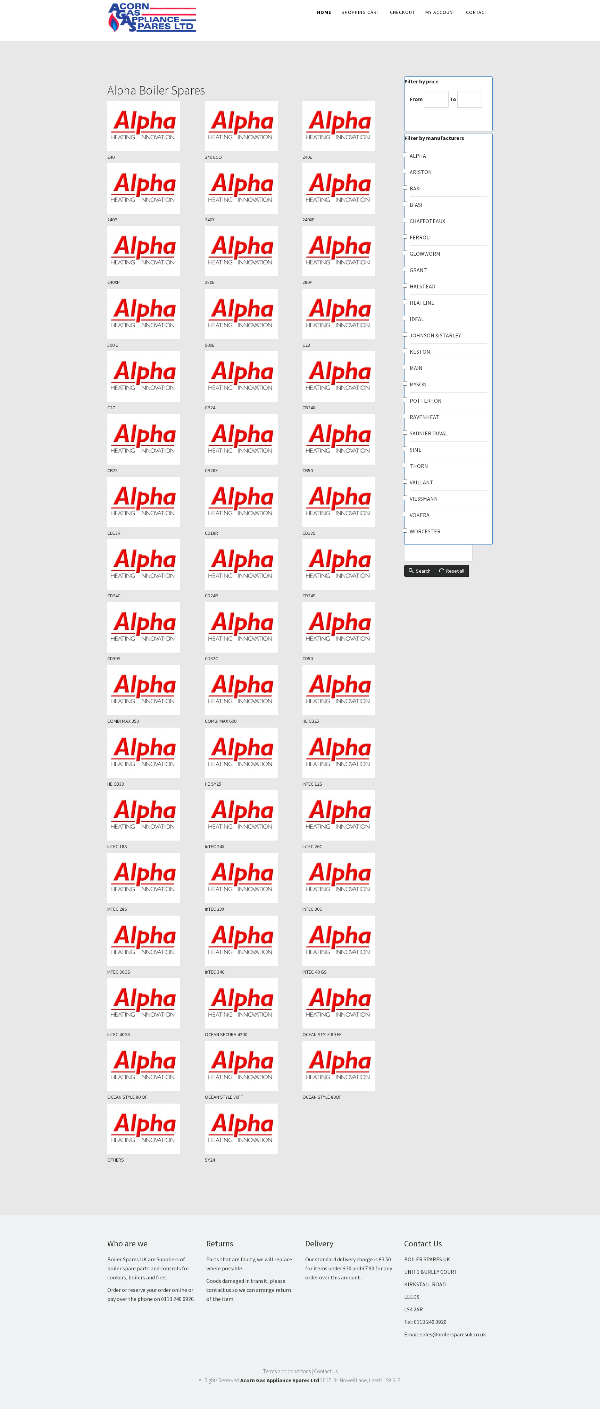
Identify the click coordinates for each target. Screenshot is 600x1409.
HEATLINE (422, 302)
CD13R (113, 533)
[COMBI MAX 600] (250, 690)
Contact (477, 12)
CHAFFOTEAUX (427, 221)
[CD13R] (153, 502)
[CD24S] (348, 564)
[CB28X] (250, 439)
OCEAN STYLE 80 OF (127, 1097)
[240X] (250, 188)
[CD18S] (348, 502)
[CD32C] (250, 627)
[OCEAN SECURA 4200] (250, 1003)
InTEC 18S (117, 846)
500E (210, 345)
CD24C (113, 595)
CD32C (211, 658)
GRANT (418, 270)
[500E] (250, 314)
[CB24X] (348, 376)
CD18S (309, 533)
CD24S (309, 595)
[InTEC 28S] (153, 878)
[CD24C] (153, 564)
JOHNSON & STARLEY (435, 335)
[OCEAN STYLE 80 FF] (348, 1003)
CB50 (307, 470)
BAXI (415, 188)
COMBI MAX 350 (123, 721)
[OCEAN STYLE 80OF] (348, 1066)
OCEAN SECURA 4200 (226, 1034)
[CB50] (348, 439)
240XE (308, 219)
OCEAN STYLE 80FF (224, 1097)
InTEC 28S (117, 909)
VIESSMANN (424, 498)
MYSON (418, 384)
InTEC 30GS (118, 972)
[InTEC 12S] (348, 753)
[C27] (153, 376)
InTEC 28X (214, 909)
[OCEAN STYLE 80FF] (250, 1066)
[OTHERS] (153, 1129)
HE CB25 (310, 721)
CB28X (211, 470)
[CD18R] (250, 502)
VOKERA (420, 514)
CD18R (211, 533)
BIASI (416, 204)
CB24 (210, 407)
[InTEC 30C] (348, 878)
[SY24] (250, 1129)
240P (112, 219)
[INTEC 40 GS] (348, 941)
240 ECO (213, 157)
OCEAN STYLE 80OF (322, 1097)
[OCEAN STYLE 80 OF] (153, 1066)
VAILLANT (421, 482)
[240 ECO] (250, 126)
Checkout (402, 12)
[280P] (348, 251)
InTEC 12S (312, 784)
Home (324, 12)
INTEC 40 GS (314, 972)
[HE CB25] (348, 690)
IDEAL (417, 319)
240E (307, 157)
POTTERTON (426, 400)
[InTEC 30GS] (153, 941)
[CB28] (153, 439)
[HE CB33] (153, 753)
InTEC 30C (312, 909)
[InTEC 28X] (250, 878)
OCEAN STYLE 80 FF (322, 1034)
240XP (113, 282)
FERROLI (420, 237)
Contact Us (326, 1371)
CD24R (211, 595)
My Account (440, 12)
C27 (111, 407)
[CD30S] (153, 627)
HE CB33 (115, 784)
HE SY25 (213, 784)
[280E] (250, 251)
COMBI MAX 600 (220, 721)
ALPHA (418, 155)
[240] (153, 126)
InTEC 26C (312, 846)
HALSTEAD (422, 286)
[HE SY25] (250, 753)
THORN (419, 465)
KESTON (420, 351)
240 (111, 157)
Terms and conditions (287, 1371)
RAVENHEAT (424, 416)
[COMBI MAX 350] (153, 690)
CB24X (308, 407)
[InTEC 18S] (153, 815)
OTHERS (115, 1160)
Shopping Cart (361, 12)
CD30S (113, 658)
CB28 (112, 470)
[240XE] (348, 188)
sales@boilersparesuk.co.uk (453, 1334)
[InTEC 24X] (250, 815)
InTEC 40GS (118, 1034)
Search (423, 571)
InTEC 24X (214, 846)
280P (307, 282)
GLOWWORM (425, 253)
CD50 (307, 658)
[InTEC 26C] (348, 815)
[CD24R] (250, 564)
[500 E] (153, 314)
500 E (112, 345)
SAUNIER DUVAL (429, 433)
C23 (306, 345)
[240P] (153, 188)
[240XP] (153, 251)
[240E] (348, 126)
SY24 (210, 1160)
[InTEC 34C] (250, 941)
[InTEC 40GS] (153, 1003)
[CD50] (348, 627)
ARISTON (421, 172)
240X (210, 219)
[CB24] (250, 376)
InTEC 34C (215, 972)
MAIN (416, 367)
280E (210, 282)
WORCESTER (425, 531)
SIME (416, 449)
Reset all (454, 571)
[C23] (348, 314)
